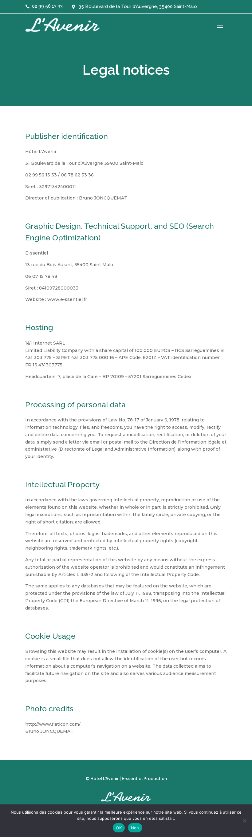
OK (119, 827)
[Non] (244, 821)
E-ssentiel (132, 778)
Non (135, 827)
